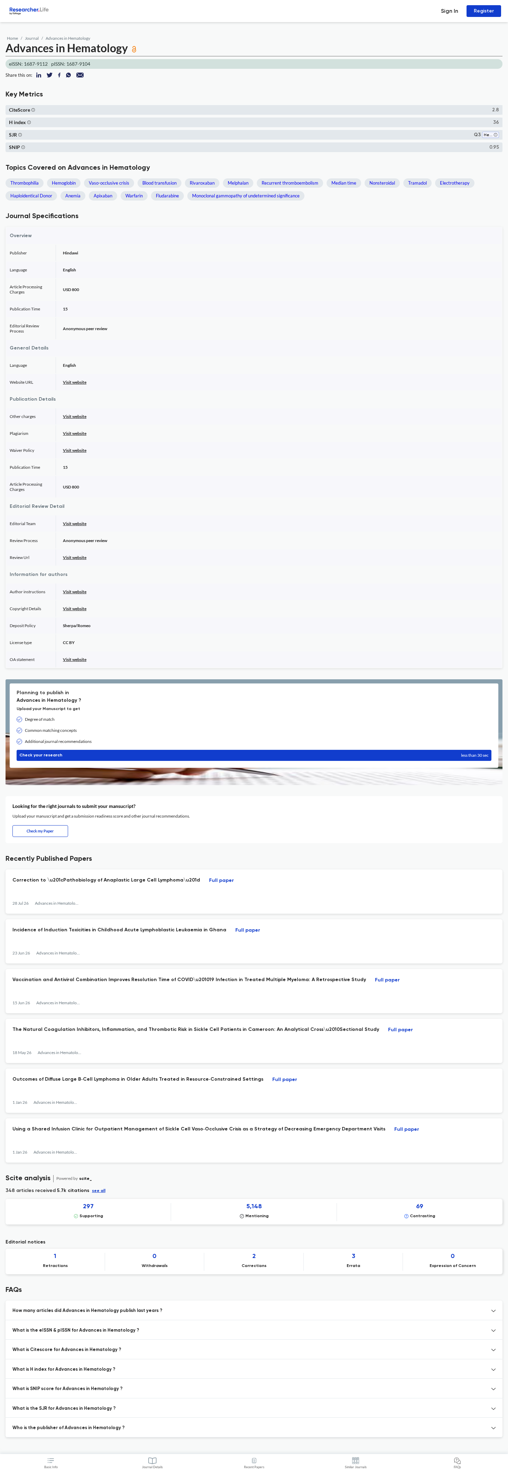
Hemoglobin (64, 183)
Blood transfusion (159, 183)
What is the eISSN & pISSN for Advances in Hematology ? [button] (75, 1330)
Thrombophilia (24, 183)
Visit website (74, 382)
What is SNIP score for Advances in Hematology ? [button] (67, 1389)
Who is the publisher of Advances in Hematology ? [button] (68, 1428)
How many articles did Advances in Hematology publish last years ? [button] (87, 1310)
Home (12, 38)
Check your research (254, 755)
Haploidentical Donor (31, 195)
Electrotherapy (455, 183)
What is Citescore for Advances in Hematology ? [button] (66, 1350)
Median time (343, 183)
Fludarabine (167, 195)
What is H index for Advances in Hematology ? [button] (63, 1369)
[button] (33, 110)
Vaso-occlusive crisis (109, 183)
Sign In (449, 11)
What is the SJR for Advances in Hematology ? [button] (64, 1408)
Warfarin (134, 195)
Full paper (221, 880)
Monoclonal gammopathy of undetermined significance (246, 195)
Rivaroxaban (202, 183)
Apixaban (103, 195)
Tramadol (417, 183)
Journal (32, 38)
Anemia (73, 195)
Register (484, 11)
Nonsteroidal (382, 183)
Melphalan (238, 183)
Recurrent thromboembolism (290, 183)
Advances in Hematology (68, 38)
